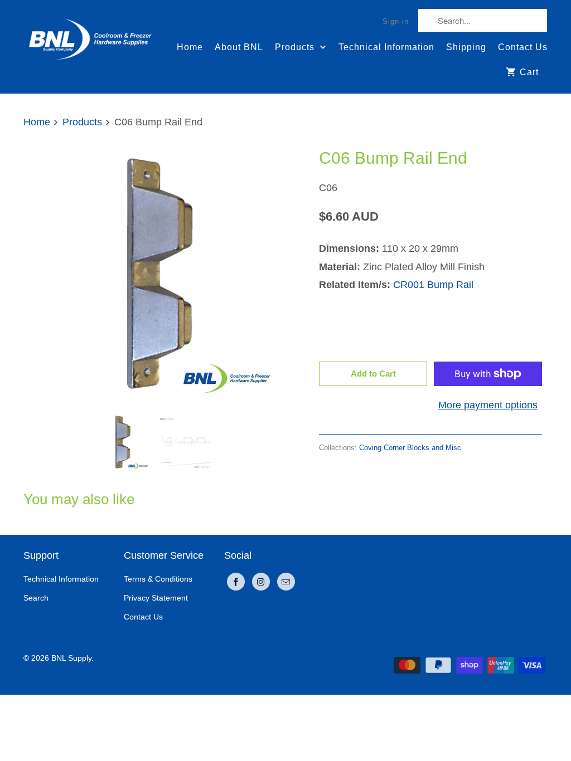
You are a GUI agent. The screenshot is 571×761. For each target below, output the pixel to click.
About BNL (239, 47)
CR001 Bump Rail (433, 284)
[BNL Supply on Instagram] (261, 582)
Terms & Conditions (158, 578)
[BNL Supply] (90, 34)
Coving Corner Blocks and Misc (410, 447)
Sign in (396, 21)
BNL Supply (71, 657)
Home (190, 47)
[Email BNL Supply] (286, 582)
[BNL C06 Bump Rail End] (151, 273)
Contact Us (523, 47)
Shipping (466, 47)
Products (296, 47)
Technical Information (386, 47)
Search (36, 597)
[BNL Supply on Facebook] (236, 582)
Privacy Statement (156, 597)
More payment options (488, 405)
